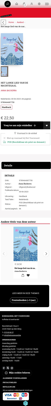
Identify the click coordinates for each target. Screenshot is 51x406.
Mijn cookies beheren (19, 372)
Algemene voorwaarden (15, 378)
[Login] (31, 4)
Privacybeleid (10, 382)
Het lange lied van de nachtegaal (28, 268)
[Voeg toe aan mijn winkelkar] (22, 275)
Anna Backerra (9, 90)
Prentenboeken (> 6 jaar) (24, 300)
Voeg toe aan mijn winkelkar (18, 125)
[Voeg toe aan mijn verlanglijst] (46, 125)
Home (11, 22)
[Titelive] (25, 403)
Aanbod (20, 22)
